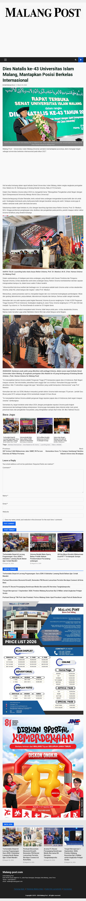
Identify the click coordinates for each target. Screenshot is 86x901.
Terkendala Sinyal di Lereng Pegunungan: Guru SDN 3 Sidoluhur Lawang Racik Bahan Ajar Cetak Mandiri (16, 542)
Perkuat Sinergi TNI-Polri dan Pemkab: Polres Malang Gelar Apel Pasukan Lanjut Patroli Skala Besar (42, 597)
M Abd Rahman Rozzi (9, 85)
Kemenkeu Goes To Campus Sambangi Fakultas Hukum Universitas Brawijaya (64, 451)
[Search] (75, 60)
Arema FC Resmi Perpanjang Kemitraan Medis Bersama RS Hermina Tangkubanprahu (36, 587)
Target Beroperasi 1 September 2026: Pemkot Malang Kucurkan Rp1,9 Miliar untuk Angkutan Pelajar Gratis (73, 837)
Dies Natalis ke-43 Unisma (31, 445)
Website (6, 512)
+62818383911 (11, 879)
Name (5, 496)
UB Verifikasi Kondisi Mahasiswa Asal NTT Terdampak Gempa (70, 542)
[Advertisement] (43, 39)
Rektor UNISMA (56, 445)
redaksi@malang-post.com (15, 881)
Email (5, 504)
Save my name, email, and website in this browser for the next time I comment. (33, 520)
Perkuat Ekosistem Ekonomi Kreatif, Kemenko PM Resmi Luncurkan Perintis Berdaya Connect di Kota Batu (32, 837)
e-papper (80, 59)
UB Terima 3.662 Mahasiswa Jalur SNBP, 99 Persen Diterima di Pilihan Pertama (23, 451)
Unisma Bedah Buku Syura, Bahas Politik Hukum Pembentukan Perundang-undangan (43, 542)
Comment (7, 468)
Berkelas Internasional (14, 445)
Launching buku (45, 445)
